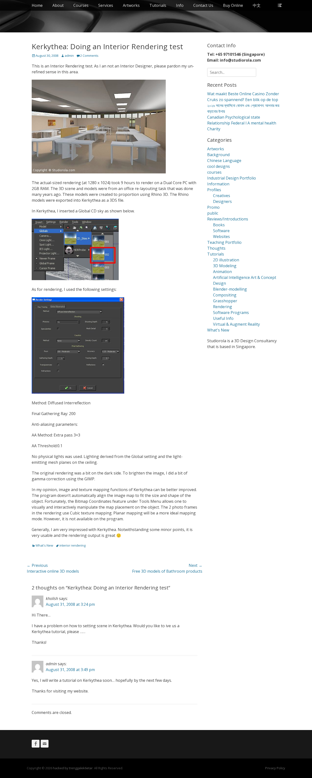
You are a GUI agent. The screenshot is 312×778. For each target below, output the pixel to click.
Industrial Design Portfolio (231, 178)
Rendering (222, 306)
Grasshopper (225, 301)
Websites (221, 236)
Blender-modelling (230, 289)
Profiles (214, 189)
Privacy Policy (275, 768)
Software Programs (231, 312)
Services (105, 5)
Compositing (224, 295)
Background (218, 154)
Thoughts (216, 248)
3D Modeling (224, 265)
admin (69, 55)
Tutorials (157, 5)
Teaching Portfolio (224, 242)
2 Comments (89, 55)
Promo (213, 207)
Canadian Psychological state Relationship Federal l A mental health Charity (241, 123)
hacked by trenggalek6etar (73, 768)
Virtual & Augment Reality (236, 324)
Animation (222, 271)
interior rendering (72, 545)
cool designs (218, 166)
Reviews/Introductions (227, 219)
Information (218, 184)
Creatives (221, 195)
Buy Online (233, 5)
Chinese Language (224, 160)
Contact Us (203, 5)
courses (214, 172)
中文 (257, 5)
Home (37, 5)
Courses (80, 5)
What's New (44, 545)
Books (219, 225)
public (212, 213)
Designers (222, 201)
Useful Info (223, 318)
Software (221, 230)
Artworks (131, 5)
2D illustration (226, 260)
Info (180, 5)
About (58, 5)
